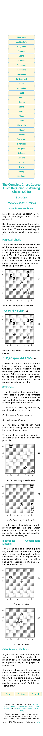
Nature (21, 121)
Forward (35, 694)
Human (21, 102)
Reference (21, 144)
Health (21, 93)
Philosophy (21, 125)
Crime (21, 56)
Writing (21, 172)
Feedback (21, 176)
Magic (21, 116)
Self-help (21, 158)
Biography (21, 46)
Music (21, 111)
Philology (21, 130)
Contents (21, 694)
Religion (21, 148)
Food (21, 84)
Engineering (21, 74)
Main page (21, 37)
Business (21, 51)
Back (8, 694)
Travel (21, 167)
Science (21, 153)
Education (21, 70)
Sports (21, 162)
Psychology (21, 139)
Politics (22, 134)
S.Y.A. (37, 722)
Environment (21, 79)
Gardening (21, 88)
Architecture (21, 42)
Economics (21, 65)
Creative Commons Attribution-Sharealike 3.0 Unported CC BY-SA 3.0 (21, 707)
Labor (21, 107)
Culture (21, 60)
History (22, 97)
